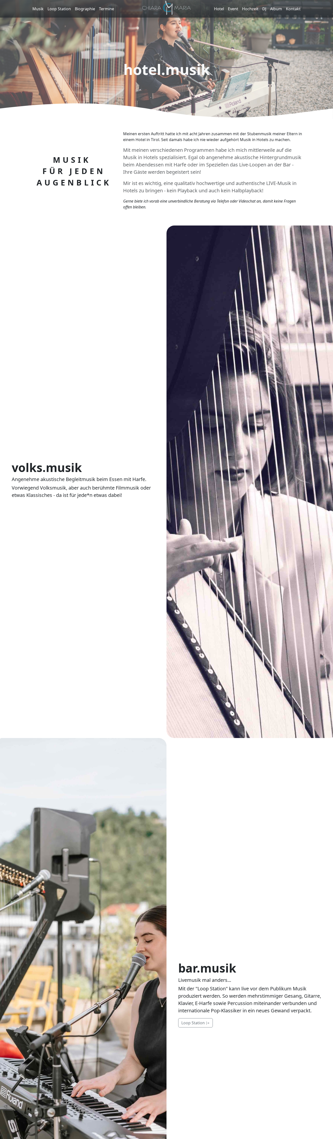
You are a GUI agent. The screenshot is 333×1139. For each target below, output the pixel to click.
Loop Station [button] (193, 1023)
